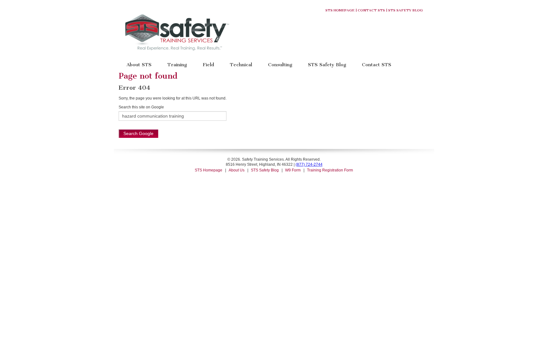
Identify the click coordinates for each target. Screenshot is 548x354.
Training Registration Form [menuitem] (330, 170)
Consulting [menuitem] (280, 64)
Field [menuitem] (208, 64)
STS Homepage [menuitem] (208, 170)
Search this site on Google (141, 107)
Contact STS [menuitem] (376, 64)
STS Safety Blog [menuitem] (327, 64)
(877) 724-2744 (309, 164)
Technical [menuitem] (241, 64)
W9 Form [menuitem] (293, 170)
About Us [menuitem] (237, 170)
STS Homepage (340, 10)
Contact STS (371, 10)
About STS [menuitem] (139, 64)
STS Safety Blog (405, 10)
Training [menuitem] (177, 64)
